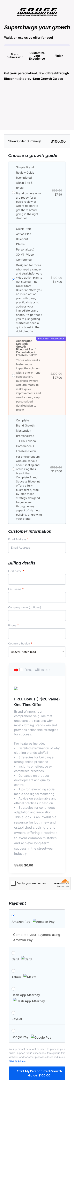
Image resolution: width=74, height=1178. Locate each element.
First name (16, 571)
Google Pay (20, 1037)
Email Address (18, 539)
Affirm (17, 977)
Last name (16, 589)
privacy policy (17, 1060)
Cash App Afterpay (26, 995)
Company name (24, 607)
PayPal (17, 1019)
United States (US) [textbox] (23, 652)
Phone (13, 625)
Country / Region (20, 643)
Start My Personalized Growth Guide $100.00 (39, 1073)
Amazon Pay (21, 922)
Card (16, 959)
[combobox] (37, 651)
